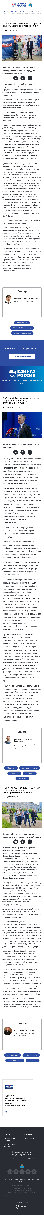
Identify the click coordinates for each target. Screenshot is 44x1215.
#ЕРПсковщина (12, 1055)
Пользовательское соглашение (22, 1188)
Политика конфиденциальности (22, 1190)
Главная (5, 11)
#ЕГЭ (14, 773)
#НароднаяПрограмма (22, 333)
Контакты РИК (29, 1138)
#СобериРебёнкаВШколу (22, 328)
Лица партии (29, 1135)
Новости (30, 11)
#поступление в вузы (29, 768)
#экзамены (22, 778)
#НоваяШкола (22, 322)
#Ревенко (10, 768)
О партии (7, 1135)
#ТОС (32, 1060)
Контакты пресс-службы (10, 1145)
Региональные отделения (9, 1139)
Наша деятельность (18, 11)
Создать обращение (22, 356)
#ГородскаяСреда (14, 1060)
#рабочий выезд (31, 1055)
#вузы (30, 773)
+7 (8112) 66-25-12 (22, 1154)
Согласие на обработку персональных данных (22, 1195)
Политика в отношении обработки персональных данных (22, 1193)
